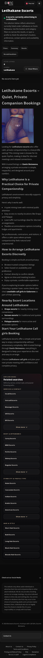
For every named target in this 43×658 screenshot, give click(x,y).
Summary (14, 48)
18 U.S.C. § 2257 (13, 655)
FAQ (26, 652)
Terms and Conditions (20, 649)
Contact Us (7, 636)
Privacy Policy (31, 646)
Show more (20, 427)
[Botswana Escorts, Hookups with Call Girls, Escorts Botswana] (9, 3)
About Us (9, 646)
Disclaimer (35, 652)
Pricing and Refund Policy (12, 652)
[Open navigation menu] (39, 3)
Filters (5, 48)
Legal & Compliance (29, 655)
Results (24, 48)
